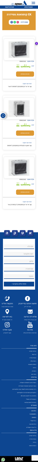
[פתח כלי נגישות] (36, 43)
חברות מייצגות (9, 7)
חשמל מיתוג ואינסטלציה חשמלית (28, 382)
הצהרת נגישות (32, 446)
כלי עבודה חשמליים (31, 427)
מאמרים (34, 371)
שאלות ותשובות (32, 364)
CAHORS (33, 411)
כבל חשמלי (33, 421)
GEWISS (34, 417)
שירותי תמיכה (32, 351)
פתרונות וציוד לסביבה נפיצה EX (28, 396)
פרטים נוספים (25, 74)
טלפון (31, 261)
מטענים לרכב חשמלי (31, 399)
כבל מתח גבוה (32, 424)
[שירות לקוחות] (3, 460)
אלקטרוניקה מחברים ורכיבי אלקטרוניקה (26, 392)
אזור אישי (33, 374)
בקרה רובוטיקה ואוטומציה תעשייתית (27, 386)
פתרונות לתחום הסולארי (30, 402)
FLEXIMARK (33, 414)
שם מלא (30, 246)
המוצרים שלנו (28, 7)
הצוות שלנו (33, 361)
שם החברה (29, 269)
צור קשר (34, 354)
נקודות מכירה (32, 358)
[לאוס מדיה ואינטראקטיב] (19, 459)
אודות (34, 368)
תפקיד (31, 276)
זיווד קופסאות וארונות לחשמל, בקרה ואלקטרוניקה (24, 389)
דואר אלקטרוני (28, 254)
